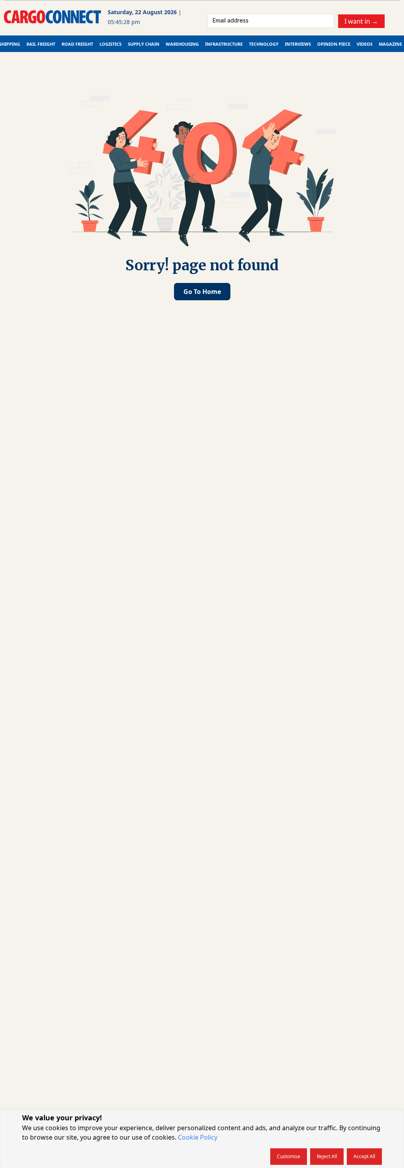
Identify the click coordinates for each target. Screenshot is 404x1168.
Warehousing (182, 44)
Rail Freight (40, 44)
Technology (264, 44)
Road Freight (77, 44)
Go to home (202, 291)
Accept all (364, 1156)
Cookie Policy (197, 1137)
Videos (364, 44)
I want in (361, 21)
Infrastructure (224, 44)
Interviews (298, 44)
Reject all (327, 1156)
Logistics (110, 44)
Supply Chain (143, 44)
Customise (288, 1156)
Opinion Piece (333, 44)
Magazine (390, 44)
